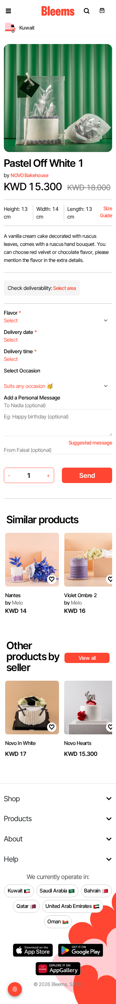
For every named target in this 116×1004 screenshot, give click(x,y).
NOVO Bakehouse (29, 175)
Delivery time (20, 351)
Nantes (13, 595)
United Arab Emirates (69, 906)
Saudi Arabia (54, 890)
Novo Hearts (77, 743)
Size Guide (106, 212)
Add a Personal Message (32, 397)
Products (18, 818)
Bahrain (93, 890)
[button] (8, 11)
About (13, 838)
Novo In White (20, 743)
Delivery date (20, 332)
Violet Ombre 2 (80, 595)
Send (87, 475)
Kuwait (16, 890)
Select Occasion (22, 370)
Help (11, 859)
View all (87, 658)
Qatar (23, 906)
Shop (12, 798)
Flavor (12, 312)
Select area (64, 288)
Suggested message (90, 443)
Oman (54, 921)
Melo (14, 602)
